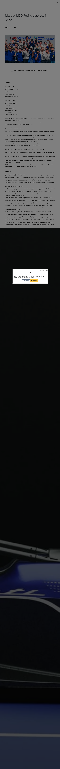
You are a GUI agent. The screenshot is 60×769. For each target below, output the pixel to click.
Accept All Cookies (34, 280)
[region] (30, 276)
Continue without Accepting (43, 270)
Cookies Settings (26, 280)
